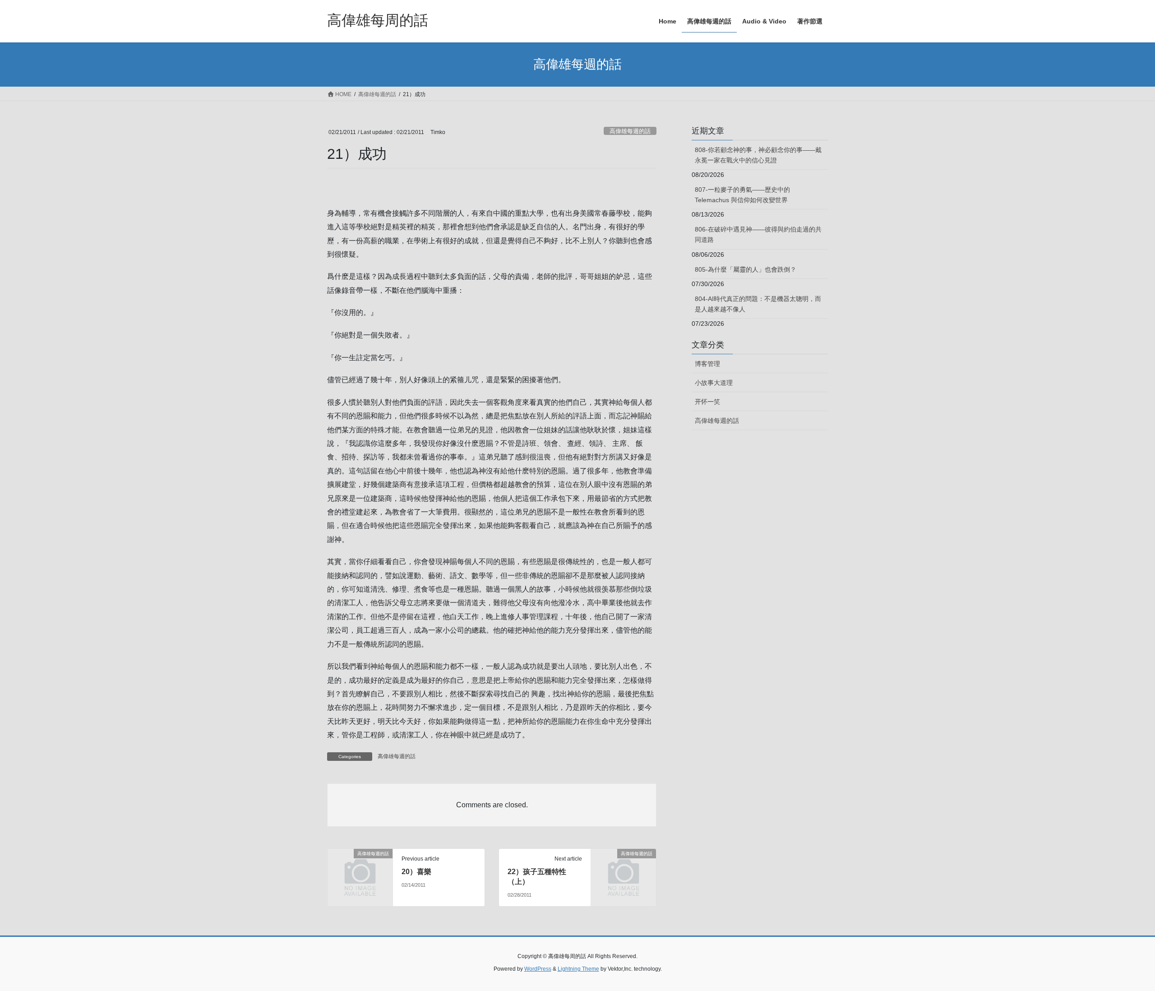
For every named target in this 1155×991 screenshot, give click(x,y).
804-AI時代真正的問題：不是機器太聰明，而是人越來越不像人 (758, 304)
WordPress (537, 969)
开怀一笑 (707, 401)
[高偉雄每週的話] (360, 868)
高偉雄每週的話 (630, 131)
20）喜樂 (416, 871)
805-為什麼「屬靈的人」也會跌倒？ (745, 269)
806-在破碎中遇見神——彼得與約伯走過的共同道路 (758, 234)
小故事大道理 (714, 382)
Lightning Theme (578, 969)
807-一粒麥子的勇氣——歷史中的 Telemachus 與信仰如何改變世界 (742, 195)
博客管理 (707, 363)
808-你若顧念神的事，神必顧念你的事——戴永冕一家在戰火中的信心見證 (758, 155)
